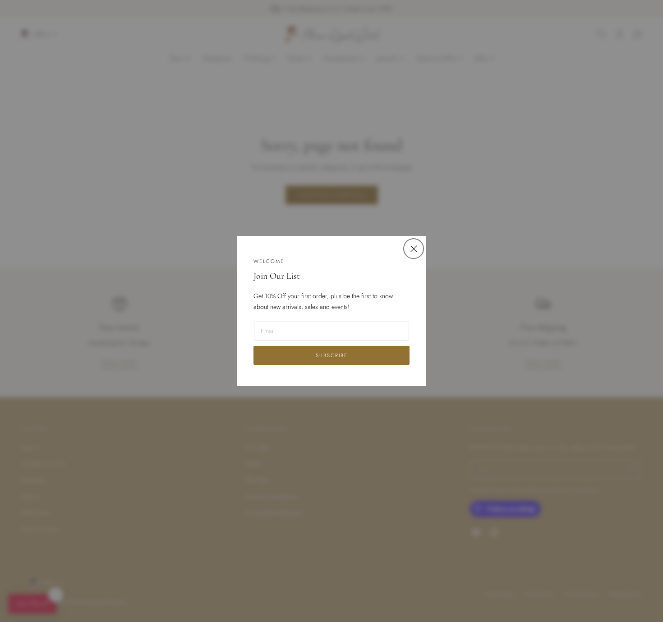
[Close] (413, 248)
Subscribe (332, 355)
